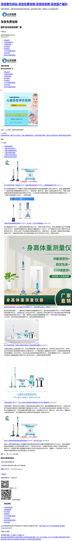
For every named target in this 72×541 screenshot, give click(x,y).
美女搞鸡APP (24, 539)
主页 (2, 130)
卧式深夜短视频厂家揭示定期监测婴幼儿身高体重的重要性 (22, 345)
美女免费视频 (15, 539)
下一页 (13, 454)
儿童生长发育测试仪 (52, 135)
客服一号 (9, 535)
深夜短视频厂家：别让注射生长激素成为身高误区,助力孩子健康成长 (27, 402)
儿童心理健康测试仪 (27, 135)
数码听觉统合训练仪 (65, 135)
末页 (16, 454)
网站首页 (7, 40)
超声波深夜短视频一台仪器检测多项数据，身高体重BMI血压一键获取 (27, 307)
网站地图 (54, 526)
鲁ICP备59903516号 (45, 526)
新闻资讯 (7, 49)
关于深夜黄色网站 (9, 51)
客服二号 (15, 535)
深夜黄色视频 (28, 537)
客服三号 (21, 535)
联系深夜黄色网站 (9, 55)
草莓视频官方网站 (64, 537)
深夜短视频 (7, 44)
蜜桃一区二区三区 (38, 537)
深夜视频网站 (10, 537)
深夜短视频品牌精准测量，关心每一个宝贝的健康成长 (24, 223)
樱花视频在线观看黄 (34, 539)
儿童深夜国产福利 (39, 135)
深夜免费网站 (19, 537)
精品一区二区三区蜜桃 (51, 537)
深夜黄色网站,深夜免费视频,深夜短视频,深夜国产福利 (34, 4)
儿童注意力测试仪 (15, 135)
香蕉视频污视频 (6, 539)
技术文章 (7, 53)
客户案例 (7, 46)
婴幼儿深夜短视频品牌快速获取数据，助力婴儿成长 (23, 440)
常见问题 (7, 522)
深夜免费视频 (8, 42)
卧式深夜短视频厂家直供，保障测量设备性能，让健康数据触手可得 (30, 185)
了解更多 (3, 474)
